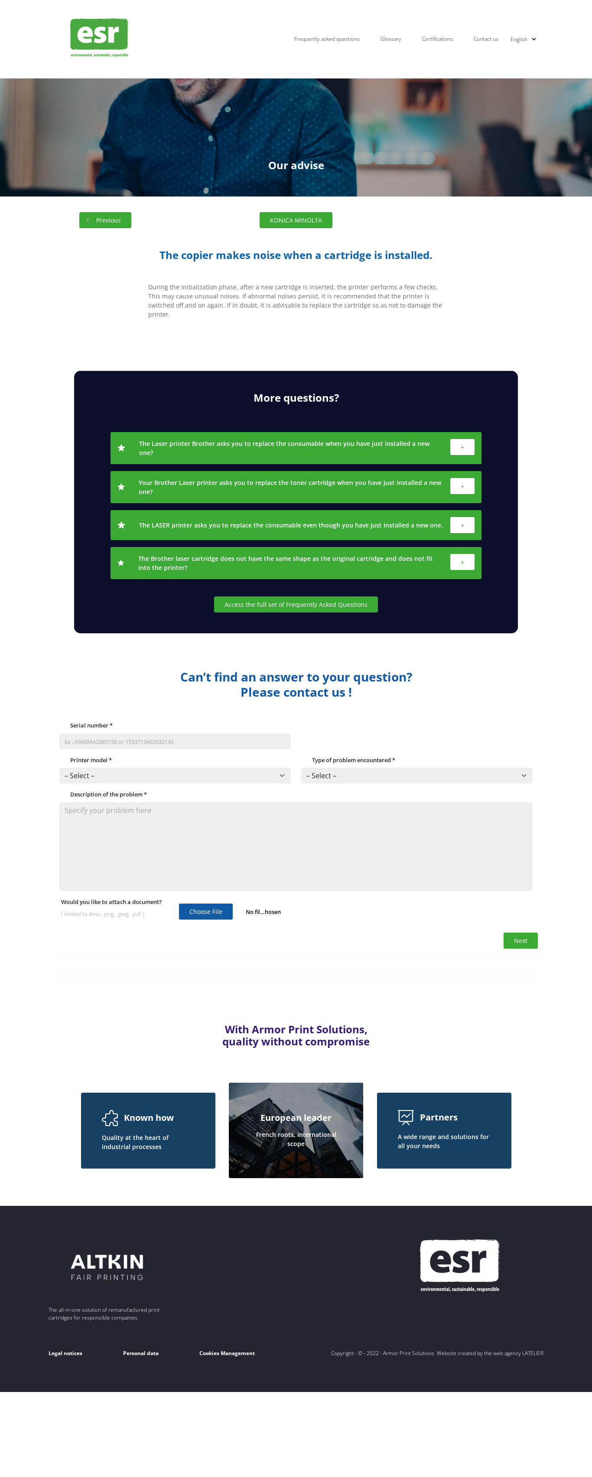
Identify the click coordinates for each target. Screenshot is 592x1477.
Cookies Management (227, 1353)
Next (520, 941)
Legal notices (65, 1353)
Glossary (391, 39)
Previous (108, 220)
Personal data (141, 1353)
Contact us (486, 39)
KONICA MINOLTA (296, 220)
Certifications (437, 39)
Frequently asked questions (327, 39)
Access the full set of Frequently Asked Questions (296, 604)
